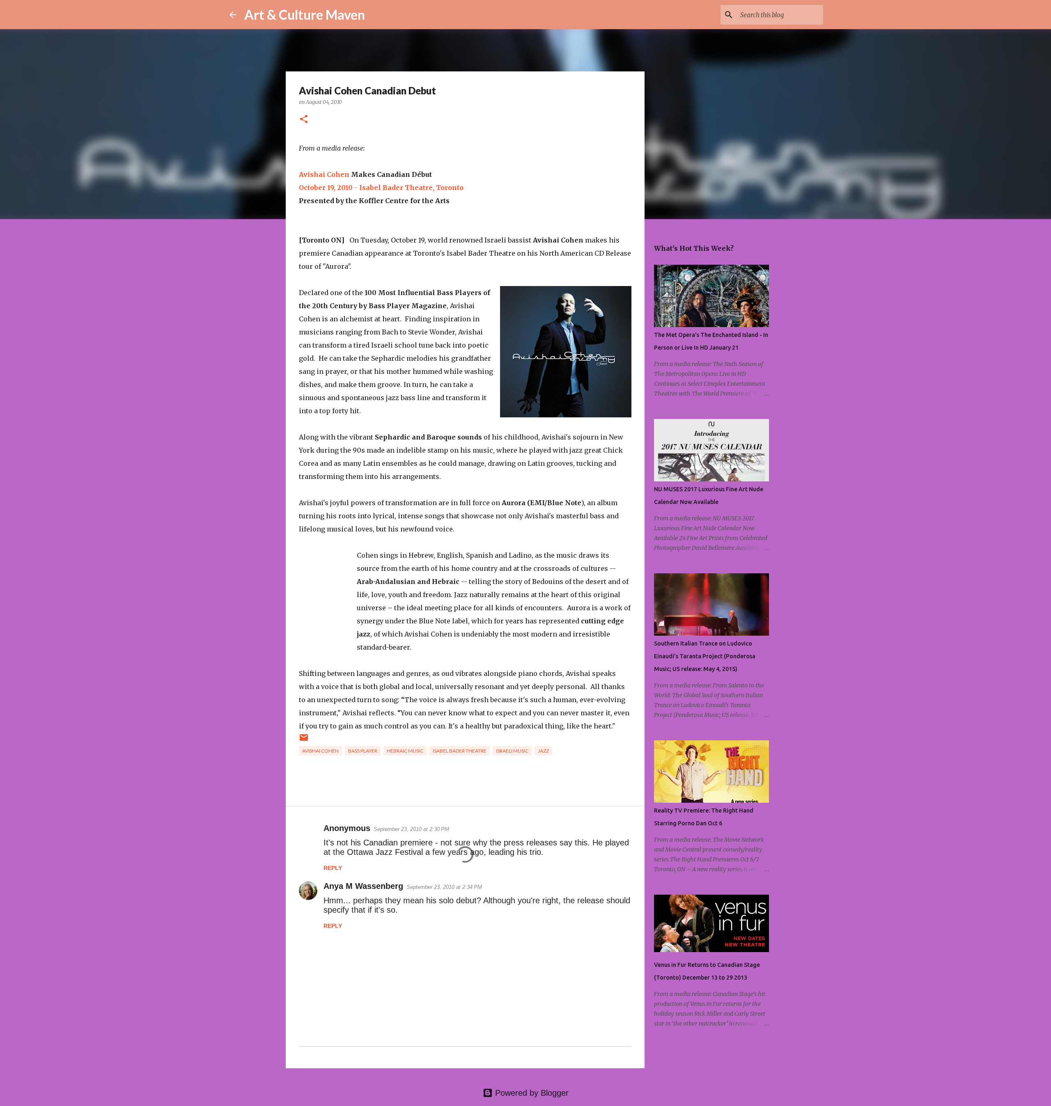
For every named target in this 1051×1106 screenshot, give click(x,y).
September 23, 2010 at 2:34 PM (444, 887)
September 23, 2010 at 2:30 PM (411, 829)
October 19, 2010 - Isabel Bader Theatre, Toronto (381, 187)
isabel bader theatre (459, 751)
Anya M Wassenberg (363, 886)
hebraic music (405, 751)
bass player (362, 751)
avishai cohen (320, 751)
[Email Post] (304, 740)
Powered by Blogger (531, 1092)
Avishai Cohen (324, 174)
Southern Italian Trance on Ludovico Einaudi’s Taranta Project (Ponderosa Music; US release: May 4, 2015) (704, 656)
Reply (333, 868)
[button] (304, 119)
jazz (543, 751)
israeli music (512, 751)
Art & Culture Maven (304, 15)
